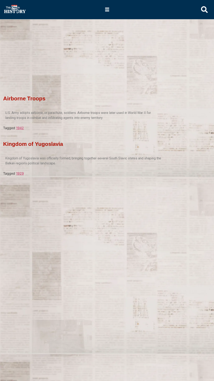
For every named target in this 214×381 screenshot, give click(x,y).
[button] (107, 9)
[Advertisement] (107, 50)
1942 (20, 128)
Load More (83, 182)
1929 (20, 173)
